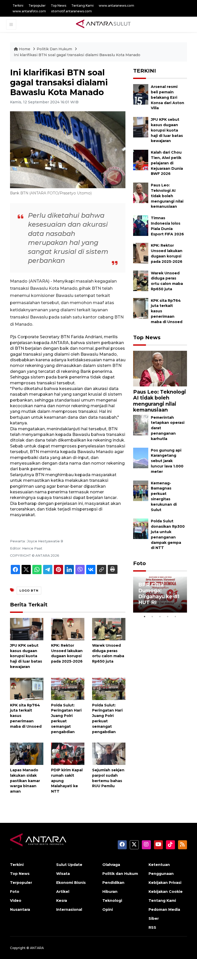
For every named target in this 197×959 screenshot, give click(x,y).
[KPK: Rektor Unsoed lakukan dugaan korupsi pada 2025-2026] (67, 628)
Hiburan (109, 891)
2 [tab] (152, 616)
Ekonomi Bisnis (71, 882)
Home (24, 49)
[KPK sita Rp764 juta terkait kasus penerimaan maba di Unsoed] (26, 688)
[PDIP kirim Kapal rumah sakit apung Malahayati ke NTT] (67, 753)
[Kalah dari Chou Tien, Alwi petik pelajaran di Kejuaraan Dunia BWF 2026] (140, 159)
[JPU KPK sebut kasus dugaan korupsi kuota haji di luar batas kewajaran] (26, 628)
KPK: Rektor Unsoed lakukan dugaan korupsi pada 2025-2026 (67, 653)
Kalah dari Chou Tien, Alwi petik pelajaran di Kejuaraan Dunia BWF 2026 (167, 163)
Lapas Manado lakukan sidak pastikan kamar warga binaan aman (25, 781)
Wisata (63, 873)
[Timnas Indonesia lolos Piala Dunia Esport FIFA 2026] (140, 225)
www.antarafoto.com (29, 11)
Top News (58, 5)
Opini (107, 909)
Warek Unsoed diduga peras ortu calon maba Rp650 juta (108, 653)
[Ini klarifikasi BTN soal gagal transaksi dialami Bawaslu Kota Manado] (160, 368)
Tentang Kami (82, 5)
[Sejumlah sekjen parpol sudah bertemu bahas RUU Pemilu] (108, 753)
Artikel (62, 891)
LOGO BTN (28, 590)
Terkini (18, 5)
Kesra (61, 900)
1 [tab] (144, 616)
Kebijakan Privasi (165, 882)
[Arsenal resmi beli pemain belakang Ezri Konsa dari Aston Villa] (140, 94)
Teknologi (112, 900)
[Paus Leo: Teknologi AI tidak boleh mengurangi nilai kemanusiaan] (140, 192)
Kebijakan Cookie (166, 891)
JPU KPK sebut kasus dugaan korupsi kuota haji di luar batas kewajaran (26, 656)
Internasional (69, 909)
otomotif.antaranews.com (71, 11)
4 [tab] (167, 616)
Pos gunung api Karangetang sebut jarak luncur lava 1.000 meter (167, 461)
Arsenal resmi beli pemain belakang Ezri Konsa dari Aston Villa (167, 97)
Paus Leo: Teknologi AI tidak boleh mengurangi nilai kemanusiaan (167, 196)
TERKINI (144, 71)
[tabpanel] (160, 595)
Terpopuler (37, 5)
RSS (152, 927)
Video (15, 900)
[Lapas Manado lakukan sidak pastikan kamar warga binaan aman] (26, 753)
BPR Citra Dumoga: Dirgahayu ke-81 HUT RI (159, 593)
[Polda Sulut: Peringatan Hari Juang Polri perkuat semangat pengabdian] (67, 688)
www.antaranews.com (116, 5)
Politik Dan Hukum (55, 49)
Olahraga (111, 864)
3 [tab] (160, 616)
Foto (139, 563)
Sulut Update (69, 864)
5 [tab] (175, 616)
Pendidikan (113, 882)
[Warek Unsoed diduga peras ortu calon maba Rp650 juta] (108, 628)
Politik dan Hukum (120, 873)
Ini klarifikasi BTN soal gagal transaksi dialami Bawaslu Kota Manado (77, 55)
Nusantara (20, 909)
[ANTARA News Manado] (103, 24)
